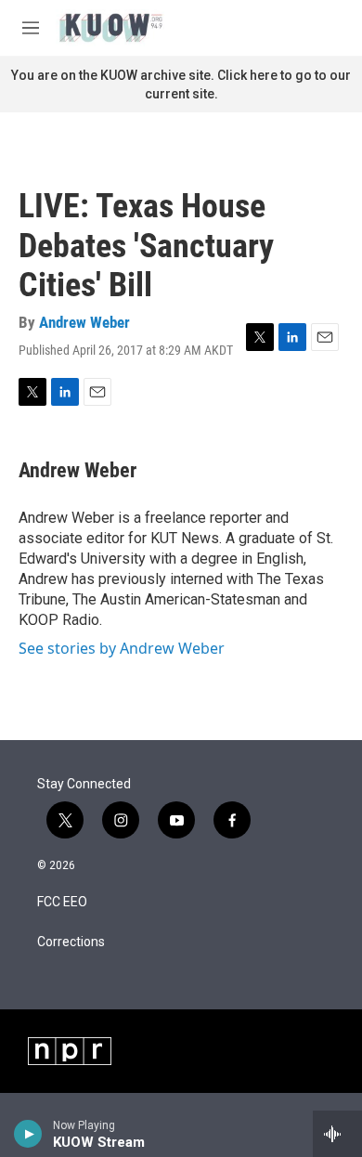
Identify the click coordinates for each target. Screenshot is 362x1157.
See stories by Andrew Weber (122, 648)
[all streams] (337, 1134)
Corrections (71, 942)
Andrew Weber (84, 322)
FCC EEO (62, 902)
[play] (28, 1133)
